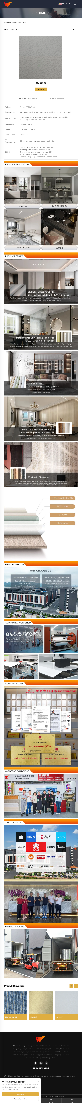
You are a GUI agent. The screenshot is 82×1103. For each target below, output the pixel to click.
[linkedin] (41, 1063)
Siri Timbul (23, 23)
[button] (71, 986)
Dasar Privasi (59, 1096)
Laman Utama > (10, 23)
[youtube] (46, 1063)
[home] (8, 4)
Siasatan (41, 89)
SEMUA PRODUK (11, 29)
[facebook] (35, 1063)
